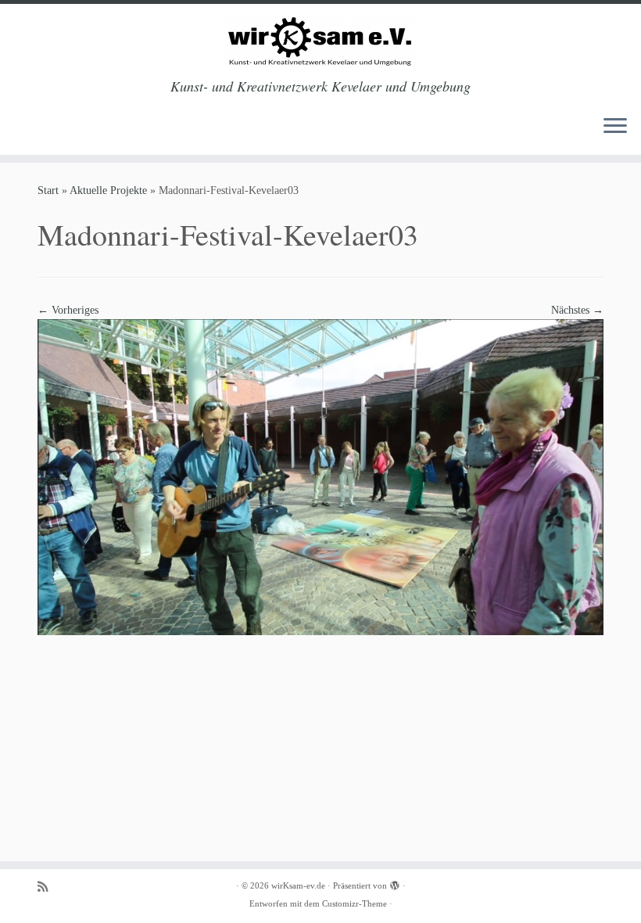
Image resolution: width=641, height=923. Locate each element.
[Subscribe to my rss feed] (48, 886)
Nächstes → (577, 310)
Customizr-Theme (354, 903)
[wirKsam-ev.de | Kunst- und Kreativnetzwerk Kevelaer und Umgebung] (320, 41)
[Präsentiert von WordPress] (394, 883)
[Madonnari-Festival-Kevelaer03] (320, 476)
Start (48, 190)
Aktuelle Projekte (108, 190)
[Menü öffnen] (615, 126)
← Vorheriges (68, 310)
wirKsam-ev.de (298, 885)
